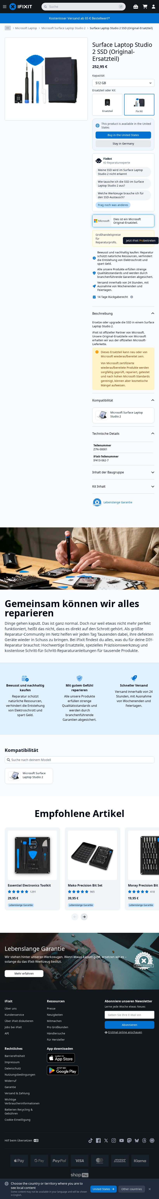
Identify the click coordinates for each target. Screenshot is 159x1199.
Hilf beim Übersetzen (18, 1140)
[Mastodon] (129, 1140)
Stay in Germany (123, 143)
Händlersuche (56, 1033)
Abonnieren (129, 1025)
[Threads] (144, 1140)
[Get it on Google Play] (62, 1070)
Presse (51, 1008)
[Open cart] (145, 6)
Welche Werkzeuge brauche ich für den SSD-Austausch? (121, 195)
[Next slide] (84, 916)
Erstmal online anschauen (125, 1032)
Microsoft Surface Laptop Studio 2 (63, 28)
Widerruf (10, 1081)
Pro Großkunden (57, 1027)
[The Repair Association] (152, 1140)
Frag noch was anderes (113, 205)
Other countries (131, 1189)
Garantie (10, 1087)
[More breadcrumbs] (8, 28)
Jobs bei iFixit (13, 1027)
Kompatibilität (102, 400)
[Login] (153, 6)
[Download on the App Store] (61, 1058)
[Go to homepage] (22, 6)
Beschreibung (102, 313)
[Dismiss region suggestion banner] (149, 1189)
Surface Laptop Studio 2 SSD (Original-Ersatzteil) (121, 28)
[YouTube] (121, 1140)
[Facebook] (98, 1140)
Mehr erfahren (24, 973)
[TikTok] (90, 1140)
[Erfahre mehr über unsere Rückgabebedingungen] (132, 297)
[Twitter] (106, 1140)
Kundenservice (14, 1015)
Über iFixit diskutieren (19, 1021)
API (7, 1033)
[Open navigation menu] (5, 6)
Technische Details (105, 433)
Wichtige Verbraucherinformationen (22, 1101)
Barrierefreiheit (15, 1056)
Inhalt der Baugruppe (108, 472)
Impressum (12, 1062)
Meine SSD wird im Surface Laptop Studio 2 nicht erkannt (120, 172)
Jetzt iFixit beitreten (141, 240)
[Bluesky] (137, 1141)
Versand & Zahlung (17, 1093)
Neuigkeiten (55, 1015)
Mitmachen (54, 1021)
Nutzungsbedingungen (20, 1074)
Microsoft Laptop (26, 28)
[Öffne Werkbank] (136, 6)
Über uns (11, 1008)
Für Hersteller (56, 1039)
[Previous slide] (74, 916)
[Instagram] (113, 1140)
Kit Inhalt (98, 486)
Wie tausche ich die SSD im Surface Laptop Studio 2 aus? (121, 183)
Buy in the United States (123, 135)
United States (101, 1189)
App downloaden (60, 1048)
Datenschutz (13, 1068)
